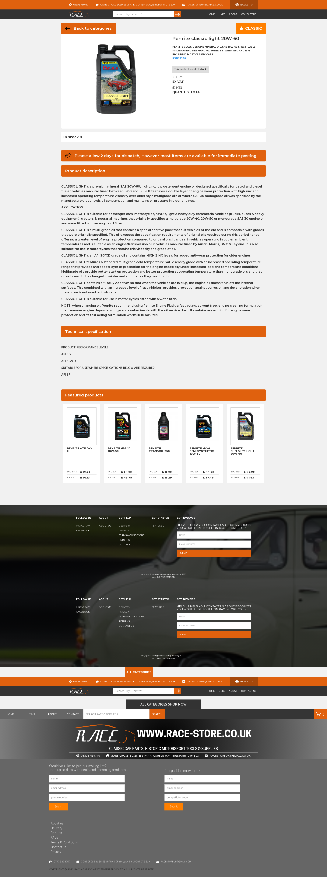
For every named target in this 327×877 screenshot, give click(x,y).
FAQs (54, 837)
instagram (83, 525)
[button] (244, 4)
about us (105, 525)
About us (57, 823)
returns (124, 539)
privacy (124, 530)
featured (158, 525)
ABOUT (233, 14)
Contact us (58, 847)
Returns (56, 833)
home (211, 14)
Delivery (56, 828)
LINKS (222, 14)
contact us (126, 544)
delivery (124, 525)
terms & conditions (131, 535)
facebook (83, 530)
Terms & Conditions (64, 842)
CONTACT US (248, 14)
